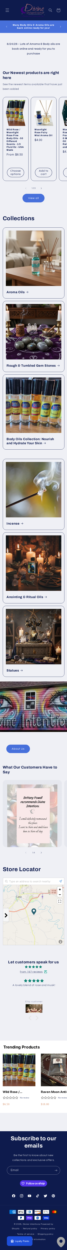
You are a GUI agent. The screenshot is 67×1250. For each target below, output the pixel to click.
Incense (13, 523)
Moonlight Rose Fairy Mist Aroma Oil (43, 132)
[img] (33, 967)
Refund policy (30, 1229)
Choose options (15, 172)
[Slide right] (41, 188)
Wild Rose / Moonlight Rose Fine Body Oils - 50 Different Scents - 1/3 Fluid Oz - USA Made (15, 139)
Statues (13, 670)
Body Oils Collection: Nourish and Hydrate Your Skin (30, 441)
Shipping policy (45, 1234)
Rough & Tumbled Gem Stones (31, 365)
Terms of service (25, 1234)
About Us (18, 748)
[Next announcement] (60, 26)
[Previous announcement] (6, 26)
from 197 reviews (31, 971)
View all (33, 198)
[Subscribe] (56, 1170)
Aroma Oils (16, 292)
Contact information (35, 1239)
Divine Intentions (31, 1224)
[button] (7, 10)
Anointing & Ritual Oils (25, 597)
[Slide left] (26, 188)
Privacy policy (48, 1229)
